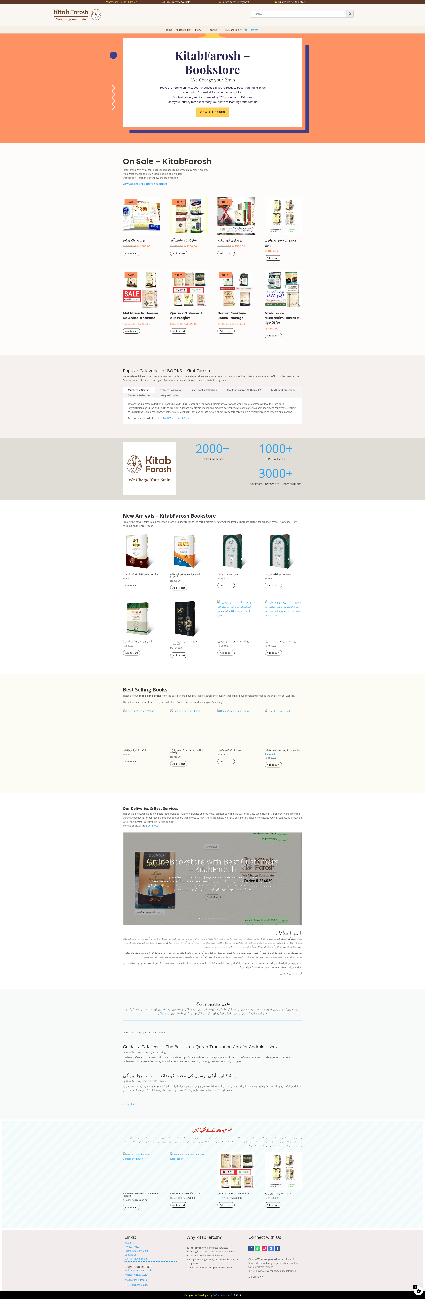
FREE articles (231, 30)
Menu (198, 30)
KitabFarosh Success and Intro (227, 877)
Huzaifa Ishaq (178, 877)
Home (168, 30)
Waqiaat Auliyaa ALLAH (137, 1274)
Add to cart (131, 253)
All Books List (183, 30)
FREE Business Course (137, 1285)
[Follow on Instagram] (264, 1248)
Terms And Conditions (136, 1250)
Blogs (208, 877)
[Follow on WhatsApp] (257, 1248)
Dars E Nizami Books (136, 1258)
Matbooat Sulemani (283, 390)
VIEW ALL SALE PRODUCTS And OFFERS (145, 183)
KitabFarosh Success (136, 1280)
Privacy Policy (132, 1246)
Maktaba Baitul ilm (139, 395)
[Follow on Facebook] (251, 1248)
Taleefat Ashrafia (170, 390)
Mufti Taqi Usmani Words (138, 1270)
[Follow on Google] (271, 1248)
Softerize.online (221, 1295)
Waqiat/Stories (169, 395)
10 (225, 918)
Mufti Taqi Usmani (139, 390)
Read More (212, 897)
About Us (129, 1242)
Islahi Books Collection (204, 390)
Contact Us (130, 1254)
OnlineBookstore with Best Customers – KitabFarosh (212, 865)
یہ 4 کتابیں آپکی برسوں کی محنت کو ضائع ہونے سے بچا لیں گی (179, 1076)
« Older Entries (130, 1104)
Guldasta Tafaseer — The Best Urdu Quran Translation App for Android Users (200, 1047)
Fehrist (213, 30)
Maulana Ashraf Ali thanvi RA (244, 390)
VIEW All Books (212, 112)
